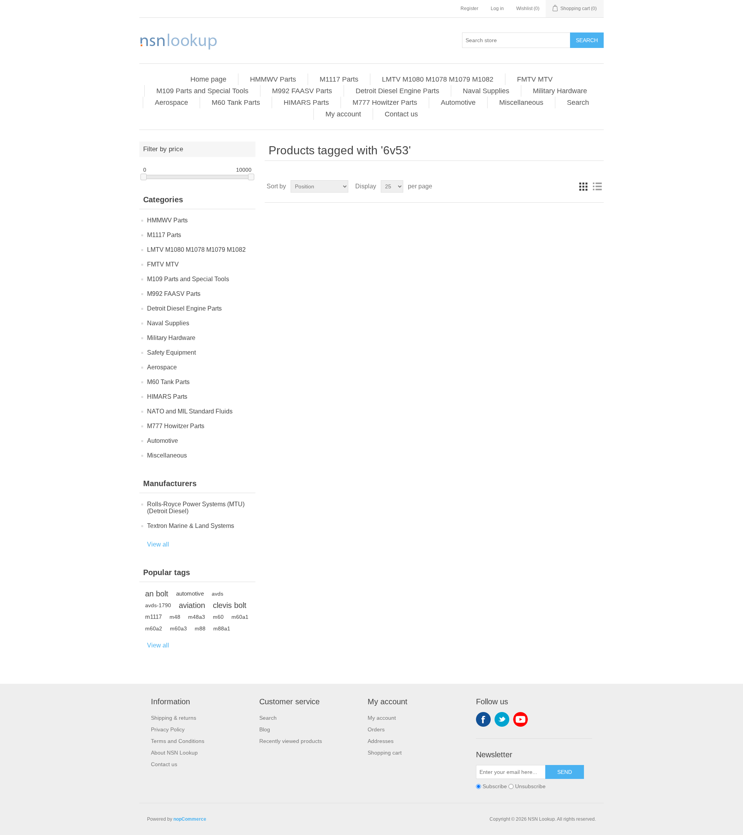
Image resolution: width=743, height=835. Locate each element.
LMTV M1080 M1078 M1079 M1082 (437, 79)
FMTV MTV (535, 79)
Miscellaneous (521, 102)
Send (564, 772)
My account (343, 114)
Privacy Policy (168, 729)
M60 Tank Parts (236, 102)
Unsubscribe (530, 786)
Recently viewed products (290, 741)
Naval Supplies (486, 91)
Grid (583, 186)
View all (158, 544)
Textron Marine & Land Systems (190, 526)
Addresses (381, 741)
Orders (376, 729)
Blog (264, 729)
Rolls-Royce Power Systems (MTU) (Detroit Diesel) (196, 507)
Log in (497, 8)
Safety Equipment (171, 352)
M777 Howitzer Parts (385, 102)
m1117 (153, 616)
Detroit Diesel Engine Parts (397, 91)
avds (217, 594)
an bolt (156, 593)
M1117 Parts (339, 79)
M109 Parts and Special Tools (202, 91)
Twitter (502, 719)
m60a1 (239, 617)
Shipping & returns (173, 718)
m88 (200, 628)
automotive (190, 593)
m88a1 (221, 628)
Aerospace (171, 102)
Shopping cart (385, 753)
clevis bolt (230, 605)
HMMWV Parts (273, 79)
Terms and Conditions (177, 741)
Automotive (458, 102)
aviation (192, 605)
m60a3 (178, 628)
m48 (174, 617)
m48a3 (196, 617)
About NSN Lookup (174, 753)
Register (469, 8)
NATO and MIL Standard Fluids (190, 411)
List (597, 186)
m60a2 (153, 628)
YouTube (520, 719)
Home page (208, 79)
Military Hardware (560, 91)
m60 (218, 617)
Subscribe (495, 786)
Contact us (401, 114)
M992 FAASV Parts (302, 91)
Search (587, 40)
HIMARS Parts (306, 102)
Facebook (483, 719)
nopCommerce (189, 819)
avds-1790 (158, 605)
